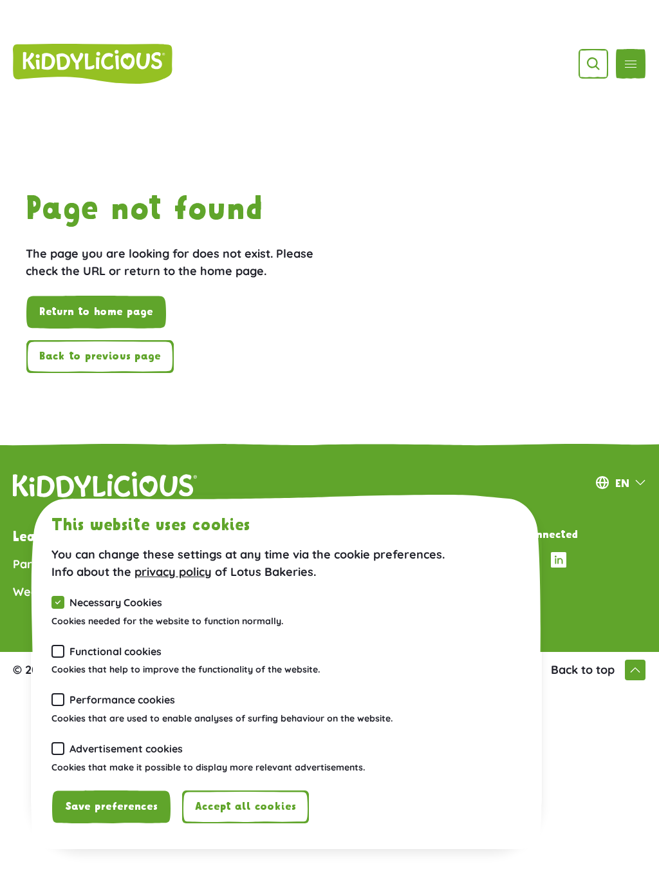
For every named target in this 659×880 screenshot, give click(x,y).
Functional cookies (116, 651)
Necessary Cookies (116, 602)
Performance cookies (122, 699)
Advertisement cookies (126, 748)
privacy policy (173, 571)
